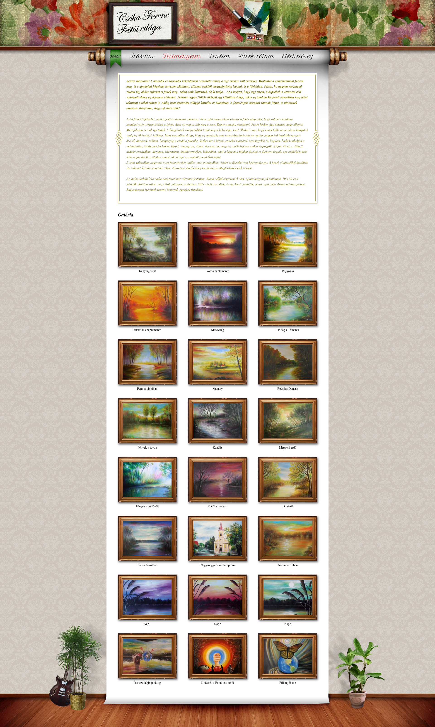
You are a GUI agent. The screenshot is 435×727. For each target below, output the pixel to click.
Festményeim (182, 56)
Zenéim (219, 56)
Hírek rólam (256, 56)
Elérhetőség (298, 56)
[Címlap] (142, 24)
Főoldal (116, 59)
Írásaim (142, 56)
